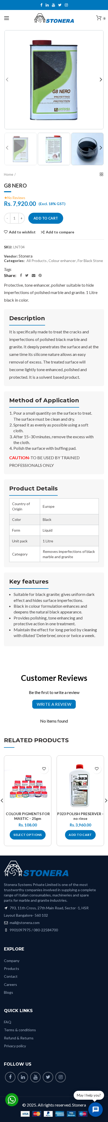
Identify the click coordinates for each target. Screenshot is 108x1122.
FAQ (7, 1022)
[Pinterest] (40, 275)
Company (11, 960)
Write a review (54, 704)
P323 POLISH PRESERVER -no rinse (80, 816)
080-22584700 (46, 930)
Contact (11, 976)
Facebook (41, 5)
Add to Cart (46, 218)
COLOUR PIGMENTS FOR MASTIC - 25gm (28, 816)
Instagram (66, 5)
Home (8, 174)
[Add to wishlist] (43, 769)
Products (11, 968)
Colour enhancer (62, 261)
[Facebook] (21, 275)
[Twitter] (27, 275)
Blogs (8, 992)
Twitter (60, 5)
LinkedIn (47, 5)
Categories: (14, 261)
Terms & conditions (20, 1030)
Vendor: (11, 256)
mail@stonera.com (24, 922)
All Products (36, 261)
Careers (10, 984)
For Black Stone (90, 261)
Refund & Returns (19, 1038)
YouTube (53, 5)
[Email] (33, 275)
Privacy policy (15, 1046)
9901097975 (20, 930)
